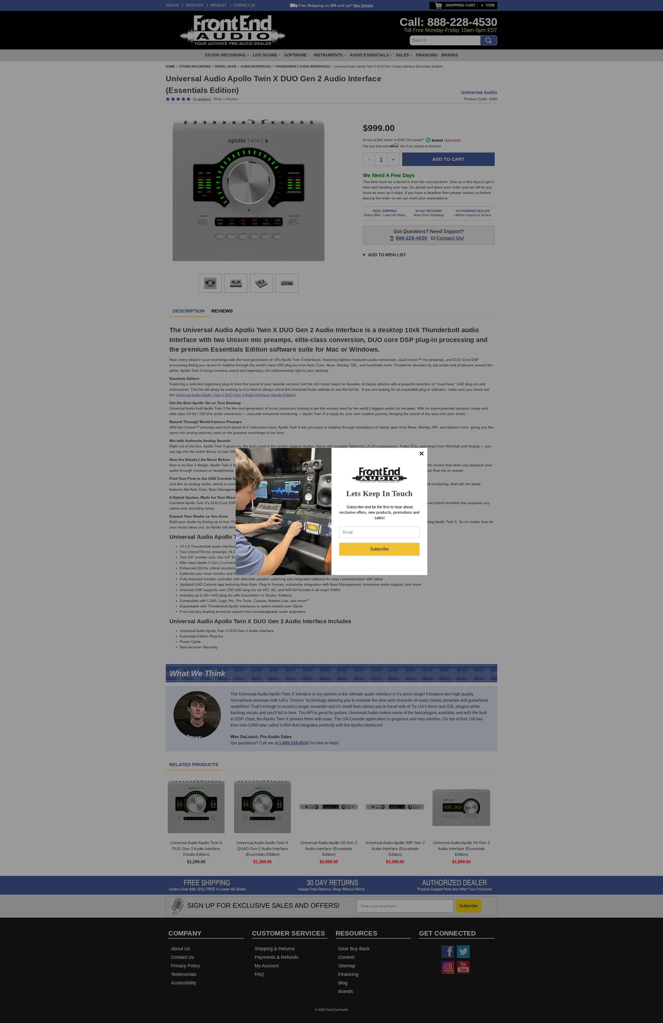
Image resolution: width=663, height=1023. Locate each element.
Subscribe (379, 549)
